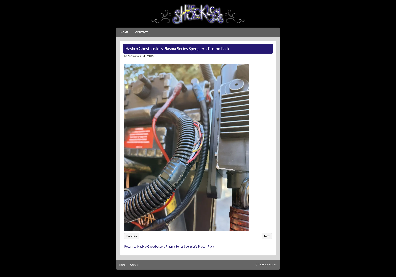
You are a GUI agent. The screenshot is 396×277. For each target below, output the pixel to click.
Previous (131, 236)
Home (124, 32)
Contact (141, 32)
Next (267, 236)
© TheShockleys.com (266, 264)
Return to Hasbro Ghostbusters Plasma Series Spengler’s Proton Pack (169, 246)
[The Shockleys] (198, 24)
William (150, 56)
